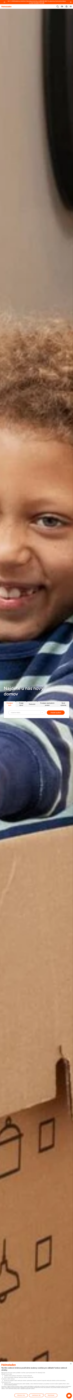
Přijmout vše (21, 1395)
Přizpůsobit (51, 1395)
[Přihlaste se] (66, 6)
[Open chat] (69, 1396)
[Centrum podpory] (62, 6)
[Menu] (71, 6)
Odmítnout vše (36, 1395)
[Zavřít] (71, 1363)
